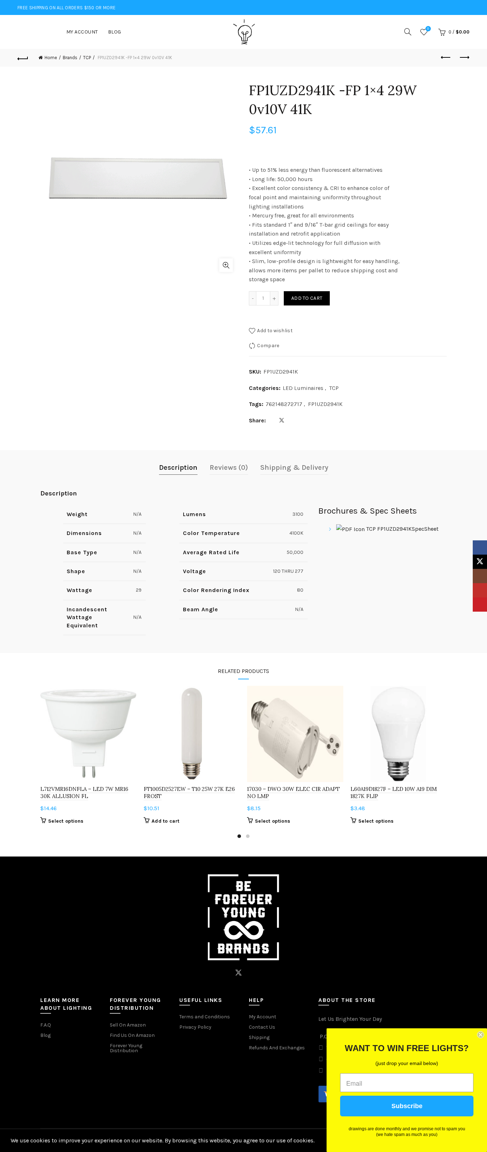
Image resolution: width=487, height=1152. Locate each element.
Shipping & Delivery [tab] (294, 467)
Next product (464, 58)
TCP (87, 57)
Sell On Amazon (128, 1025)
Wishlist (428, 29)
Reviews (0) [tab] (229, 467)
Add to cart (306, 298)
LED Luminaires (303, 388)
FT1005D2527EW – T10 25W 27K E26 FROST (189, 792)
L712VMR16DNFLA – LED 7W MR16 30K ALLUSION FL (84, 792)
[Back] (23, 58)
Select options (65, 821)
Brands (70, 57)
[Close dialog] (480, 1034)
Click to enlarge (226, 265)
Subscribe (406, 1106)
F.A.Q (45, 1025)
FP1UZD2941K (325, 404)
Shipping (259, 1037)
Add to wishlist (275, 330)
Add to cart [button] (165, 821)
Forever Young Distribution (126, 1048)
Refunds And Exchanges (277, 1048)
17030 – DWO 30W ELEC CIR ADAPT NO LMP (293, 792)
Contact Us (262, 1027)
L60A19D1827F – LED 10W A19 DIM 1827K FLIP (393, 792)
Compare (268, 346)
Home (51, 57)
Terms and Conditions (204, 1017)
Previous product (446, 58)
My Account (82, 32)
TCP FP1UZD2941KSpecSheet (402, 528)
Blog (114, 32)
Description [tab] (178, 467)
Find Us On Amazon (132, 1035)
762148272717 (284, 404)
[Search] (408, 31)
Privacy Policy (195, 1027)
